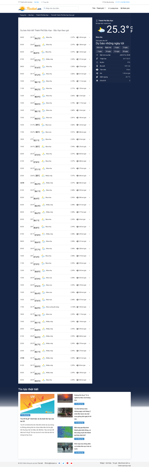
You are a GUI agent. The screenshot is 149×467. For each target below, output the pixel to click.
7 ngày (100, 51)
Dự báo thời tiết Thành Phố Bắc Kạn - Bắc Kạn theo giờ (44, 30)
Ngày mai (108, 47)
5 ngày (125, 47)
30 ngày (125, 51)
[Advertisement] (55, 22)
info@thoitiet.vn (51, 463)
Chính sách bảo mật (124, 465)
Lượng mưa (114, 8)
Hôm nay (99, 47)
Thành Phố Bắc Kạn (42, 15)
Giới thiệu (108, 463)
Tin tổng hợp (25, 415)
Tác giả (115, 463)
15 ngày (116, 51)
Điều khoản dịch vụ (124, 463)
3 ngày (117, 47)
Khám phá (125, 8)
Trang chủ (23, 15)
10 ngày (108, 51)
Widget (102, 463)
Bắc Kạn (31, 15)
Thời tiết (40, 463)
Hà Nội (36, 2)
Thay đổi (45, 2)
